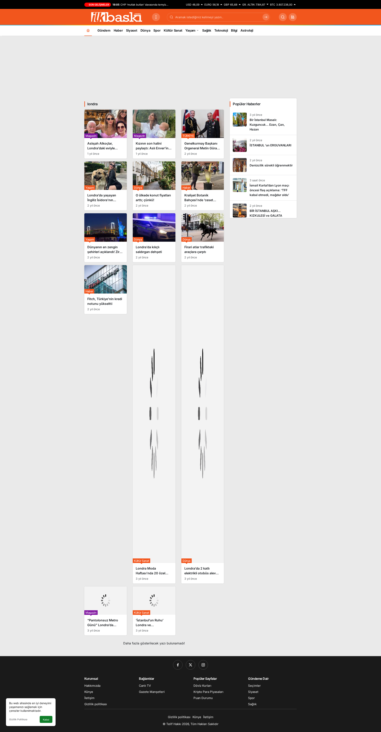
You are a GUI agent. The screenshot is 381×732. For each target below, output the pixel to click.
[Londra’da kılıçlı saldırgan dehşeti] (154, 237)
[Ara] (283, 17)
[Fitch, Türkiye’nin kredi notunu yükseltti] (105, 289)
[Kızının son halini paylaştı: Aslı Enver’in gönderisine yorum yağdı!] (154, 134)
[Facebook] (178, 665)
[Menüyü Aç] (156, 17)
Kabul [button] (46, 719)
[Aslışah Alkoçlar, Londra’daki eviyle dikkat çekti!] (105, 134)
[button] (293, 17)
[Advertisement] (190, 66)
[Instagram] (203, 665)
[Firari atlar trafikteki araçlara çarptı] (202, 237)
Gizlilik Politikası (18, 719)
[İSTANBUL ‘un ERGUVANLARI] (263, 145)
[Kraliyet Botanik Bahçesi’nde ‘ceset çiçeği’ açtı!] (202, 185)
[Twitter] (190, 665)
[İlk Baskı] (116, 17)
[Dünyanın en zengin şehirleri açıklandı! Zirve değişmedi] (105, 237)
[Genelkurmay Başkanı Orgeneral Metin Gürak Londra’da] (202, 134)
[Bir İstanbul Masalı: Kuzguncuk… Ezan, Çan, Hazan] (263, 122)
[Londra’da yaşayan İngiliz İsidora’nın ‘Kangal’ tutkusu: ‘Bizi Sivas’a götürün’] (105, 185)
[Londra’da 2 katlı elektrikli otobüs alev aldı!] (202, 424)
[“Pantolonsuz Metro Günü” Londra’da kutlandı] (105, 610)
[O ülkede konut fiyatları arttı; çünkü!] (154, 185)
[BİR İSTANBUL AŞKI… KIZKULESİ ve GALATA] (263, 209)
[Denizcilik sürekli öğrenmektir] (263, 165)
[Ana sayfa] (88, 30)
